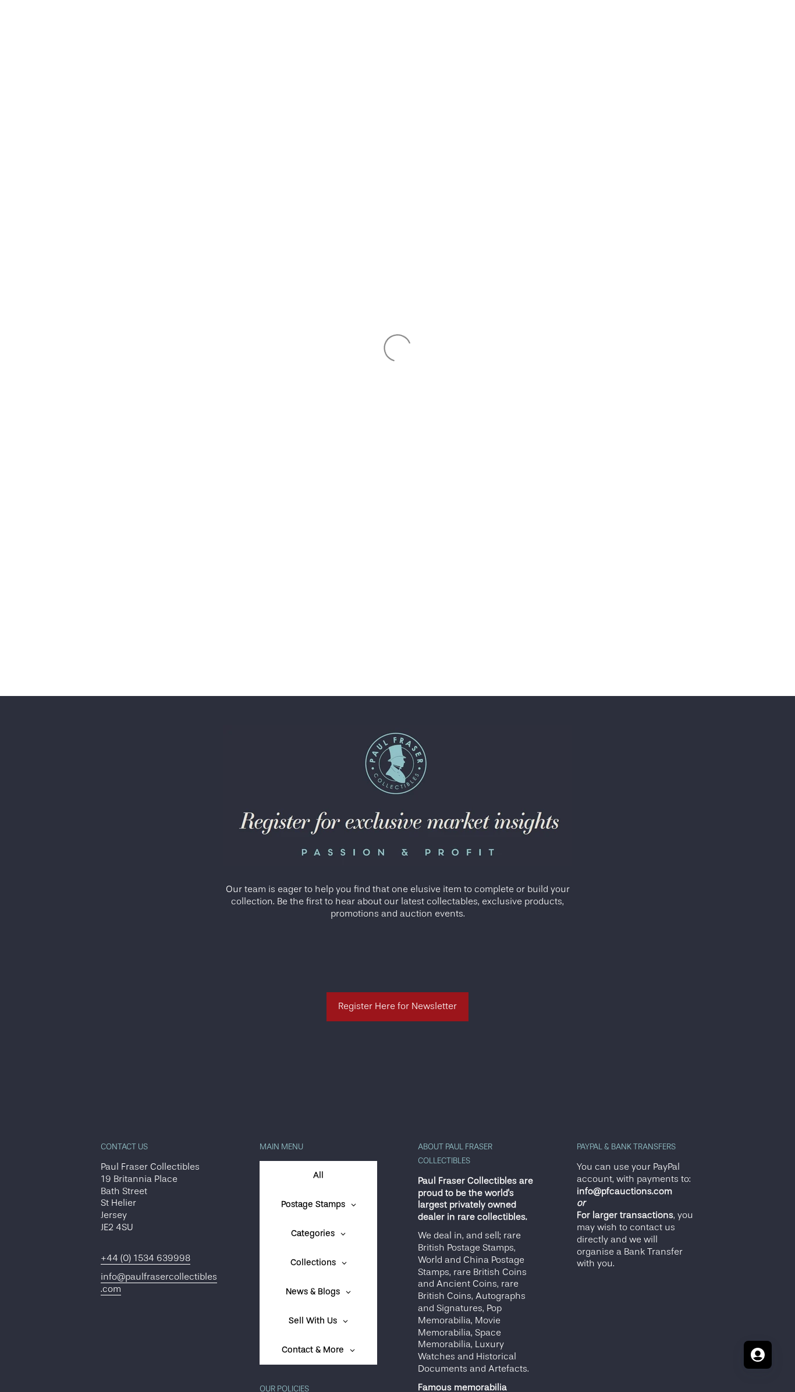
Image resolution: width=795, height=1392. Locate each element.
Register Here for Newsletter (397, 1006)
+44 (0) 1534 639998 (145, 1258)
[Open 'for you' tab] (758, 1355)
